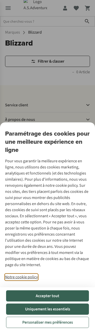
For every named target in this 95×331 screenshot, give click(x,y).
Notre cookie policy (21, 277)
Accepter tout (47, 296)
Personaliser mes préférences (47, 322)
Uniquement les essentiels (47, 309)
